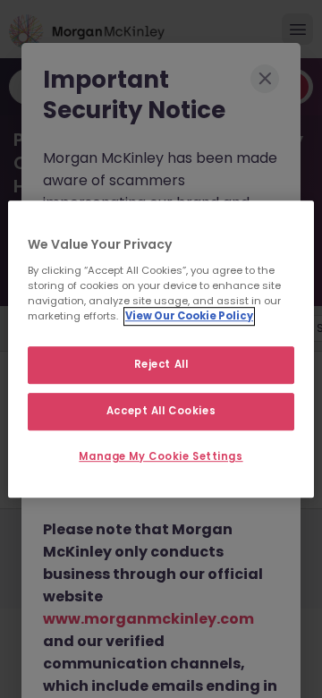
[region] (161, 349)
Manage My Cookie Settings (160, 456)
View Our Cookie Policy (189, 316)
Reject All (161, 364)
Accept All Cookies (161, 411)
